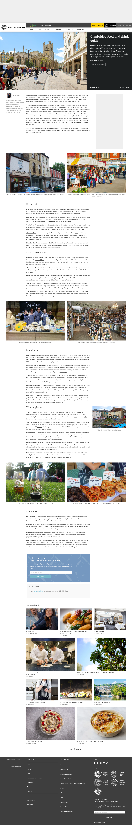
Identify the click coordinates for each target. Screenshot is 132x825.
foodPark (29, 524)
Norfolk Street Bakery (33, 385)
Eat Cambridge (30, 516)
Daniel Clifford (39, 260)
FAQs (61, 788)
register (40, 591)
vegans (53, 402)
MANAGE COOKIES (16, 766)
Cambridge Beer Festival (33, 540)
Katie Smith (16, 95)
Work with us (64, 769)
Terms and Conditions (66, 811)
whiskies (39, 427)
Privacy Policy (64, 807)
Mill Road (32, 105)
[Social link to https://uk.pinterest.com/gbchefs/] (97, 763)
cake (76, 233)
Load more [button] (75, 749)
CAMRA (85, 122)
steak (86, 377)
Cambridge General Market (34, 355)
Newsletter (30, 804)
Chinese (83, 209)
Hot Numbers (30, 453)
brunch (28, 239)
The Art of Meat (31, 375)
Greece (35, 293)
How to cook (30, 796)
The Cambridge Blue (32, 422)
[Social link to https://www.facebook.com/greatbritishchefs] (94, 763)
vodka (72, 219)
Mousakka (41, 293)
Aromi (58, 114)
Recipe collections (32, 787)
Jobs (61, 797)
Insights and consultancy (67, 774)
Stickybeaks (76, 118)
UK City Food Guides (98, 64)
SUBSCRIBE (40, 576)
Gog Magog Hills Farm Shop (34, 365)
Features (29, 791)
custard (41, 392)
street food (60, 130)
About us (62, 793)
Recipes (29, 769)
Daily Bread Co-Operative (34, 395)
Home (29, 764)
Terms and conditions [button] (34, 579)
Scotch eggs (63, 372)
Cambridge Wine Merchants (35, 442)
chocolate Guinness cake (33, 237)
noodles (46, 211)
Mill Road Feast (31, 532)
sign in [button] (35, 591)
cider (85, 417)
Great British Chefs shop (67, 779)
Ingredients (30, 782)
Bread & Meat (52, 111)
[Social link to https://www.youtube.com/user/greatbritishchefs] (104, 763)
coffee (39, 453)
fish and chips (69, 225)
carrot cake (78, 235)
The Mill (28, 412)
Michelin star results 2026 (34, 778)
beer (75, 417)
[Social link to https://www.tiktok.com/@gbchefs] (107, 763)
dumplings (65, 209)
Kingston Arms (30, 432)
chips (82, 229)
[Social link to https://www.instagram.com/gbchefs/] (101, 763)
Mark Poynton (38, 268)
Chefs (28, 773)
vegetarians (46, 402)
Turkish (38, 243)
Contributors (64, 802)
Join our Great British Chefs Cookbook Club (72, 783)
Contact (62, 765)
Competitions (31, 800)
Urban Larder (75, 107)
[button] (31, 29)
